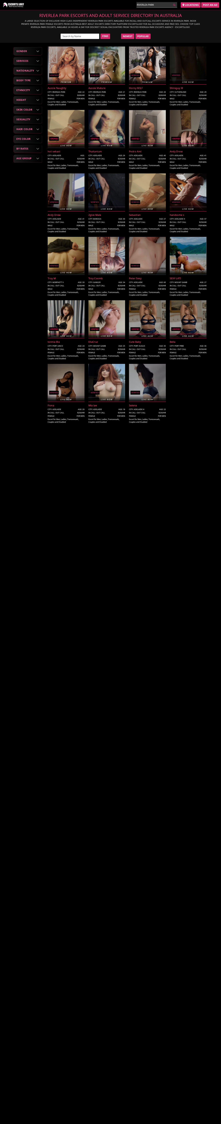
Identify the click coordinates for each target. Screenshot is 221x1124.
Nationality (25, 70)
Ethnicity (23, 90)
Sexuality (23, 119)
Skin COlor (24, 109)
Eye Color (23, 139)
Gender (21, 51)
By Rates (22, 148)
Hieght (21, 100)
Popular (143, 36)
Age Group (24, 158)
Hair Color (24, 129)
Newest (127, 36)
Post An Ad (210, 5)
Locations (191, 5)
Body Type (23, 80)
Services (22, 61)
